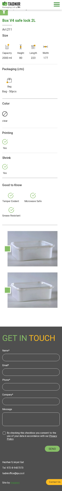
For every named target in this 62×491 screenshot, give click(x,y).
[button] (4, 11)
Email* (5, 365)
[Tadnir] (11, 4)
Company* (7, 394)
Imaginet (15, 482)
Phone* (6, 379)
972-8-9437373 (15, 467)
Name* (5, 350)
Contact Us (54, 482)
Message (7, 409)
